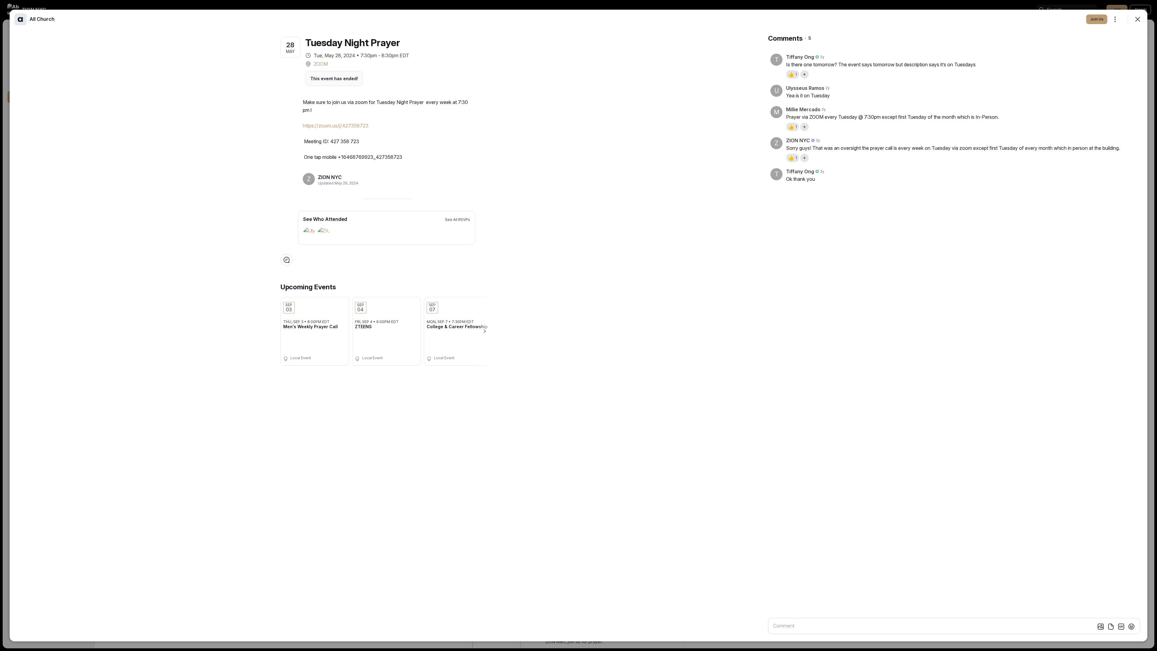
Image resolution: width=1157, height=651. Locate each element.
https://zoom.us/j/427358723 (335, 126)
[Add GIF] (1121, 626)
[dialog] (578, 325)
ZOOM (321, 64)
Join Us (1096, 19)
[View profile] (20, 19)
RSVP (335, 356)
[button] (792, 74)
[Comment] (287, 260)
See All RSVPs (457, 219)
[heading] (336, 177)
